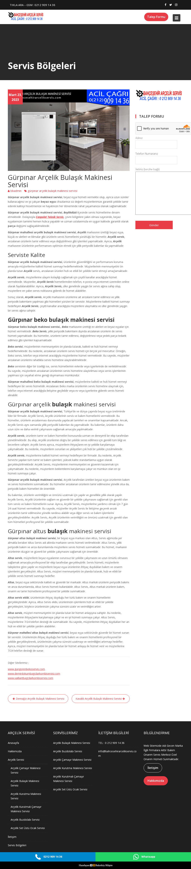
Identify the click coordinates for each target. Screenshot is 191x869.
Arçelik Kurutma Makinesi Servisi (72, 768)
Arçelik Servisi (16, 759)
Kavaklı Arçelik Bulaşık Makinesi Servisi (99, 698)
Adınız (139, 138)
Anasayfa (13, 743)
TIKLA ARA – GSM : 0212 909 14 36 (32, 5)
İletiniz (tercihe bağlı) (147, 169)
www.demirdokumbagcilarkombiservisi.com (34, 673)
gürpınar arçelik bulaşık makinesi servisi (52, 191)
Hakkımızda (15, 751)
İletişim (12, 837)
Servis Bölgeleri (17, 845)
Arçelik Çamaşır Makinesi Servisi (72, 759)
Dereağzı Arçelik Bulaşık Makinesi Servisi (40, 698)
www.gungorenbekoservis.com (26, 669)
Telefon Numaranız (146, 153)
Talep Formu (156, 17)
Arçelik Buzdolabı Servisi (25, 819)
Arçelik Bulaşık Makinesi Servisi (71, 743)
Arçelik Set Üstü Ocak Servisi (28, 828)
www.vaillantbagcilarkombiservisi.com (30, 678)
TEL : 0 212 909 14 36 (111, 743)
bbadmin (15, 191)
